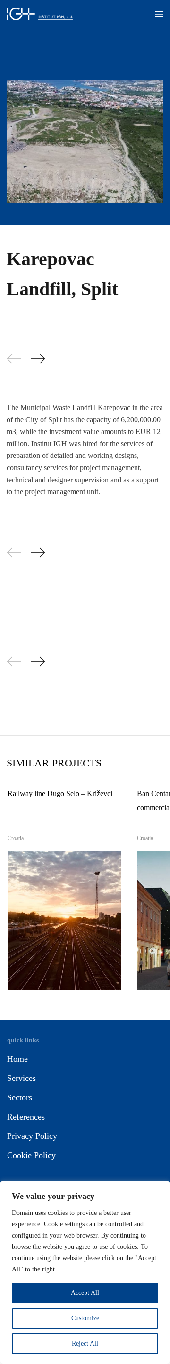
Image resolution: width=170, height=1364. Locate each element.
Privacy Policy (32, 1136)
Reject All (85, 1343)
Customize (85, 1318)
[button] (159, 14)
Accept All (85, 1292)
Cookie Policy (31, 1155)
